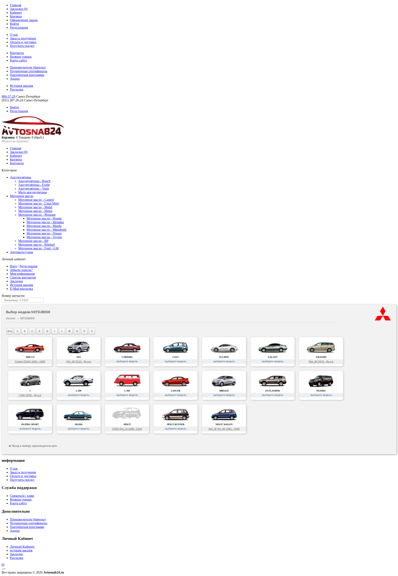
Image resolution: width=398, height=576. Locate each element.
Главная (15, 5)
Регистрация (19, 27)
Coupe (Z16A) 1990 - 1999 (30, 361)
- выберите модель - (127, 361)
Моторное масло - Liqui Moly (38, 203)
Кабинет (16, 12)
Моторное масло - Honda (44, 218)
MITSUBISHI (27, 318)
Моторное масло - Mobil (35, 207)
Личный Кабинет (22, 546)
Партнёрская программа (27, 75)
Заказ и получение (23, 38)
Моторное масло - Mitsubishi (46, 229)
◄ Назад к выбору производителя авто (32, 445)
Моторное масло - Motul (35, 211)
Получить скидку (22, 46)
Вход (13, 266)
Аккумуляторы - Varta (33, 188)
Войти (14, 24)
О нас (14, 34)
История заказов (21, 85)
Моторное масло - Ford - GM (38, 248)
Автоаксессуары (21, 252)
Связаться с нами (22, 495)
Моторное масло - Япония (36, 214)
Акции (15, 78)
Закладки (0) (19, 9)
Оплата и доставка (23, 42)
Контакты (17, 53)
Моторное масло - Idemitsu (45, 222)
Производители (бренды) (28, 67)
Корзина (16, 16)
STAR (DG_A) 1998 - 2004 (127, 428)
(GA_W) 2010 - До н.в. (78, 361)
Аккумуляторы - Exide (34, 185)
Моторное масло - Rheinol (36, 244)
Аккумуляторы (20, 177)
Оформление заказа (24, 20)
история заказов (21, 550)
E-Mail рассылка (21, 288)
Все (9, 331)
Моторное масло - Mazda (44, 226)
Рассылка (16, 89)
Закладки (16, 281)
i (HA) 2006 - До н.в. (30, 395)
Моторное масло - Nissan (44, 233)
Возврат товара (21, 56)
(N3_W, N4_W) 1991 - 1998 (224, 428)
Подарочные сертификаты (28, 71)
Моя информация (22, 273)
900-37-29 (8, 96)
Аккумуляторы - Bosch (34, 181)
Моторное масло (21, 196)
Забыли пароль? (21, 270)
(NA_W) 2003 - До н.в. (321, 361)
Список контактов (23, 277)
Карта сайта (18, 60)
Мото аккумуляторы (32, 192)
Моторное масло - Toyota (44, 237)
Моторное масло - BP (33, 241)
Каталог (10, 318)
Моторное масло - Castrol (36, 199)
